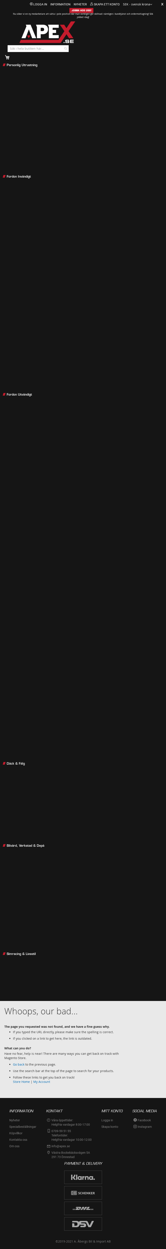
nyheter (80, 4)
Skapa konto (109, 1126)
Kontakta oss (18, 1139)
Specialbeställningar (22, 1126)
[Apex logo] (43, 32)
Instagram (145, 1126)
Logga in (40, 4)
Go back (18, 1064)
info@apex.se (60, 1146)
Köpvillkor (15, 1133)
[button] (137, 4)
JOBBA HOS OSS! (81, 10)
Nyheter (14, 1120)
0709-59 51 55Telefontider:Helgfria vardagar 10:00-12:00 (71, 1135)
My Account (41, 1082)
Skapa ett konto (107, 4)
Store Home (21, 1082)
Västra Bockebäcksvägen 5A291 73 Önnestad (70, 1155)
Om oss (14, 1146)
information (60, 4)
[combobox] (38, 48)
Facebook (144, 1120)
